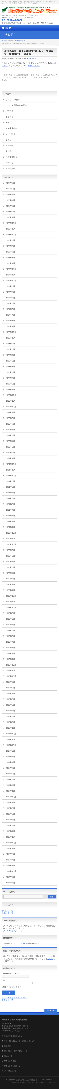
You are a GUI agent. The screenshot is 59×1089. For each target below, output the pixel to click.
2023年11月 (11, 338)
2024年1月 (10, 326)
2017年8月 (10, 757)
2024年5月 (10, 309)
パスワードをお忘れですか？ (14, 997)
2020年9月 (10, 550)
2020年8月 (10, 556)
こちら (50, 959)
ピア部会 (9, 111)
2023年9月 (10, 343)
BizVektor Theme (29, 1082)
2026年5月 (10, 194)
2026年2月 (10, 211)
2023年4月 (10, 372)
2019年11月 (11, 602)
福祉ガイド (8, 1056)
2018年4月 (10, 711)
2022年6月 (10, 430)
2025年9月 (10, 240)
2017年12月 (11, 734)
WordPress (17, 1082)
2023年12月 (11, 332)
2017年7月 (10, 762)
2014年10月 (11, 871)
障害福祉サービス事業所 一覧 (15, 1051)
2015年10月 (11, 843)
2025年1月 (10, 263)
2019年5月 (10, 636)
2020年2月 (10, 584)
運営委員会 (10, 168)
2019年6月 (10, 630)
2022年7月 (10, 424)
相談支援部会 (19, 40)
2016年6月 (10, 808)
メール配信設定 (10, 1071)
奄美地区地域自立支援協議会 (26, 1080)
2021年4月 (10, 510)
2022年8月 (10, 418)
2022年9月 (10, 412)
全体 (7, 122)
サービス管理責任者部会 (16, 105)
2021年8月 (10, 487)
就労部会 (9, 145)
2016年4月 (10, 820)
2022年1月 (10, 458)
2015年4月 (10, 860)
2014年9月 (10, 877)
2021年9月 (10, 481)
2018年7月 (10, 693)
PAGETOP (51, 1010)
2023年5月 (10, 366)
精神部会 (9, 163)
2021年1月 (10, 527)
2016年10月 (11, 797)
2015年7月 (10, 848)
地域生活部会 (11, 128)
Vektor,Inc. (42, 1082)
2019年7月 (10, 625)
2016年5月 (10, 814)
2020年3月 (10, 579)
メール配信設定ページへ (13, 931)
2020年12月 (11, 533)
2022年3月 (10, 447)
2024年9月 (10, 286)
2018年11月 (11, 670)
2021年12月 (11, 464)
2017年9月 (10, 751)
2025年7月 (10, 252)
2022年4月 (10, 441)
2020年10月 (11, 544)
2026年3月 (10, 206)
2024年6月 (10, 303)
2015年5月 (10, 854)
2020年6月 (10, 567)
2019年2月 (10, 653)
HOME (4, 40)
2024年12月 (11, 269)
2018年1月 (10, 728)
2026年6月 (10, 189)
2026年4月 (10, 200)
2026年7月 (10, 183)
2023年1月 (10, 389)
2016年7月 (10, 802)
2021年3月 (10, 516)
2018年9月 (10, 682)
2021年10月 (11, 475)
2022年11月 (11, 401)
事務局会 (9, 117)
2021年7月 (10, 493)
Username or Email (10, 974)
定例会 (8, 140)
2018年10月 (11, 676)
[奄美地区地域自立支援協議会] (29, 10)
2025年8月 (10, 246)
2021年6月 (10, 498)
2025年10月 (11, 234)
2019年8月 (10, 619)
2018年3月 (10, 716)
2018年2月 (10, 722)
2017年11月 (11, 739)
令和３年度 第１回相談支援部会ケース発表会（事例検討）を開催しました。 (15, 77)
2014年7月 (10, 883)
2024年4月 (10, 315)
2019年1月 (10, 659)
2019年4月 (10, 642)
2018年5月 (10, 705)
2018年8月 (10, 688)
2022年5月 (10, 435)
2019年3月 (10, 648)
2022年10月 (11, 407)
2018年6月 (10, 699)
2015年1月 (10, 865)
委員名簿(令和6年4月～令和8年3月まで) (19, 1041)
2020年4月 (10, 573)
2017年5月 (10, 774)
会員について (34, 65)
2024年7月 (10, 298)
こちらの (22, 943)
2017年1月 (10, 791)
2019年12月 (11, 596)
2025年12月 (11, 223)
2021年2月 (10, 521)
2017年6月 (10, 768)
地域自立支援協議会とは (15, 1036)
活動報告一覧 (7, 913)
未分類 (8, 151)
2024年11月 (11, 275)
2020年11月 (11, 539)
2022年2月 (10, 452)
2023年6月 (10, 361)
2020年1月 (10, 590)
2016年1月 (10, 831)
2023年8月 (10, 349)
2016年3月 (10, 825)
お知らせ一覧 (7, 911)
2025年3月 (10, 257)
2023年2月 (10, 384)
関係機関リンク (10, 1046)
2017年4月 (10, 779)
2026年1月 (10, 217)
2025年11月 (11, 229)
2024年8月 (10, 292)
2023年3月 (10, 378)
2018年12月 (11, 665)
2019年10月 (11, 607)
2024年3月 (10, 321)
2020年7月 (10, 562)
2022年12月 (11, 395)
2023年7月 (10, 355)
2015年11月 (11, 837)
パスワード (6, 980)
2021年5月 (10, 504)
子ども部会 (10, 134)
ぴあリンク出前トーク (12, 1066)
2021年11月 (11, 470)
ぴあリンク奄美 (12, 99)
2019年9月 (10, 613)
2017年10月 (11, 745)
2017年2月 (10, 785)
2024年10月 (11, 280)
